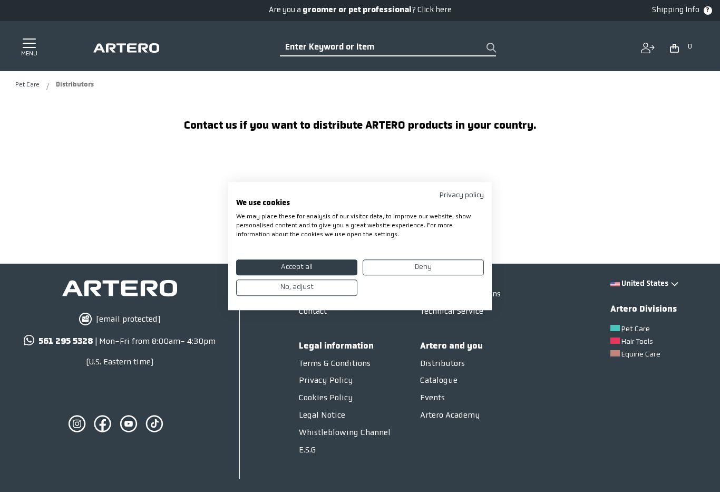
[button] (681, 46)
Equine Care (640, 355)
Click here (434, 10)
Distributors (442, 364)
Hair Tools (637, 342)
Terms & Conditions (335, 364)
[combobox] (388, 48)
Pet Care (28, 85)
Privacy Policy (326, 381)
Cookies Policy (326, 398)
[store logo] (126, 48)
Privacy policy (462, 195)
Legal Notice (322, 415)
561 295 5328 (65, 341)
